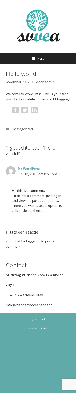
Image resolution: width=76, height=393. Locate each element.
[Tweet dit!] (24, 112)
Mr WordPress (29, 168)
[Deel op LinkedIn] (34, 112)
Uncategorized (21, 129)
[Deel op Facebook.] (15, 112)
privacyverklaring (38, 328)
